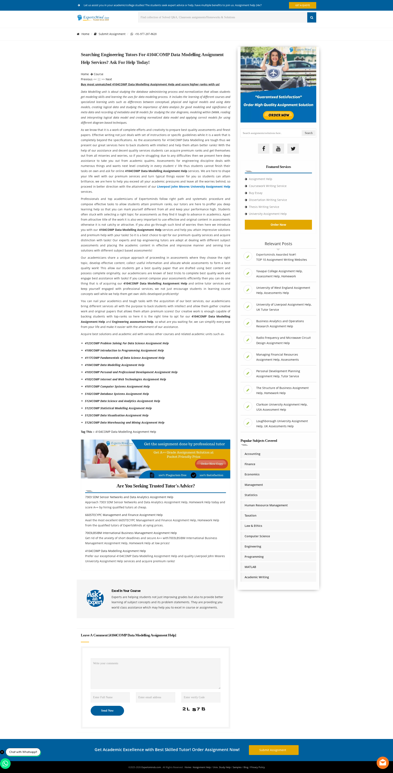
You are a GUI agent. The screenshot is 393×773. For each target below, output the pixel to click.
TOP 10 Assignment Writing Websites (281, 260)
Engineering (253, 546)
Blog (246, 767)
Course (98, 74)
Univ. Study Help (222, 767)
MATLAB (250, 567)
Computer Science (257, 536)
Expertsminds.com (151, 767)
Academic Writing (257, 577)
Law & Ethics (253, 526)
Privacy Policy (257, 767)
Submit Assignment (112, 34)
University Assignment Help (268, 214)
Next (109, 79)
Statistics (251, 495)
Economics (252, 474)
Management (254, 485)
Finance (250, 464)
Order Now (278, 225)
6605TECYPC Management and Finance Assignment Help (124, 515)
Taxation (250, 515)
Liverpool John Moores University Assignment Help (193, 186)
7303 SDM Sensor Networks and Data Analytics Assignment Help (129, 497)
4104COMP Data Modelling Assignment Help (125, 432)
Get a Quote (302, 5)
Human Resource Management (266, 505)
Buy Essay (255, 193)
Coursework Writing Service (268, 186)
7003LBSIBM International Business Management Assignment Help (131, 533)
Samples (237, 767)
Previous (87, 79)
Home (85, 34)
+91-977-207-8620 (145, 34)
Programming (254, 557)
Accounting (252, 454)
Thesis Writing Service (264, 207)
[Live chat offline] (383, 763)
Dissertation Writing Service (268, 200)
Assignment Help (260, 179)
